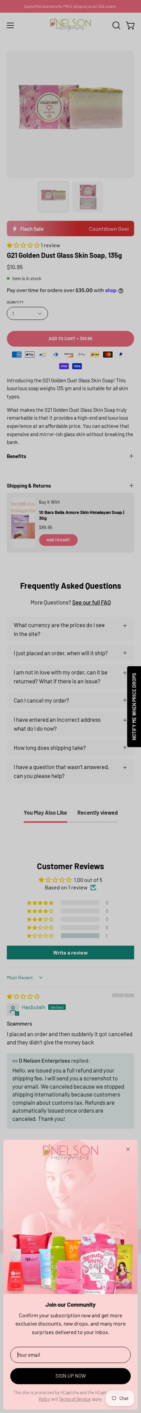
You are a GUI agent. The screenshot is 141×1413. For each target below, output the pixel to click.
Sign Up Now (70, 1376)
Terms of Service (75, 1399)
